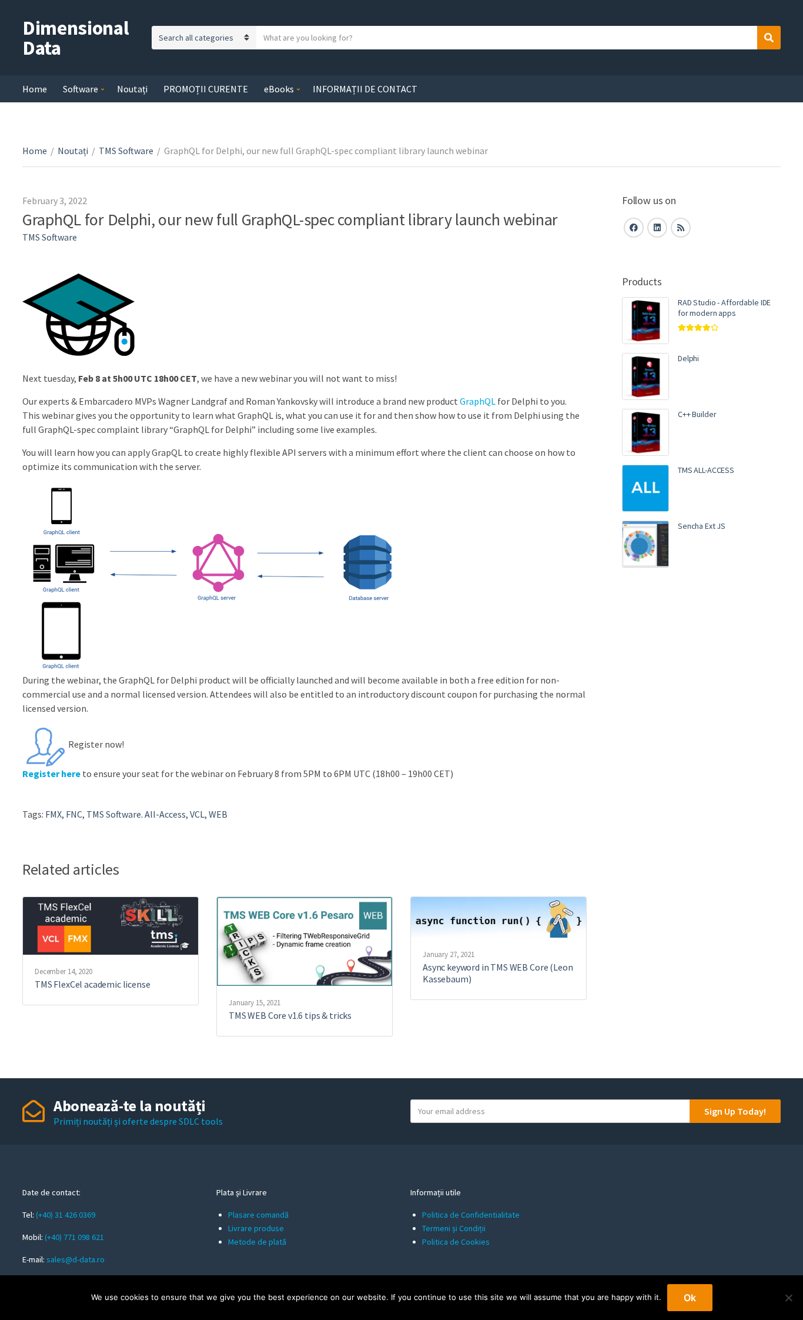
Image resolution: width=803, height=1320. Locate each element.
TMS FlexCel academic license (92, 984)
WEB (218, 814)
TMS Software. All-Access (136, 814)
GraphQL (478, 401)
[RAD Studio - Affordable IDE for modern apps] (645, 320)
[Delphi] (645, 376)
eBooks (279, 89)
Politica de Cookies (456, 1241)
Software (80, 89)
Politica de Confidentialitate (471, 1214)
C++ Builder (697, 414)
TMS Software (126, 150)
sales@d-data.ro (75, 1259)
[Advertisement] (701, 779)
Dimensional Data (75, 37)
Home (34, 89)
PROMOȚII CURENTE (205, 89)
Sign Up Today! (735, 1111)
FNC (74, 814)
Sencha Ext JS (701, 526)
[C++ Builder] (645, 432)
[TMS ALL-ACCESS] (645, 488)
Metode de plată (257, 1241)
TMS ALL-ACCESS (706, 470)
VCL (197, 814)
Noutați (132, 89)
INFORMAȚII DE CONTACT (365, 89)
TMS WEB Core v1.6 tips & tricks (290, 1015)
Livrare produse (256, 1228)
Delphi (688, 358)
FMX (53, 814)
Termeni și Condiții (454, 1228)
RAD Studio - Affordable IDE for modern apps (724, 307)
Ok (690, 1298)
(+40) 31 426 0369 (65, 1214)
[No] (788, 1298)
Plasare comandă (258, 1214)
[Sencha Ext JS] (645, 544)
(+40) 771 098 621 (74, 1237)
